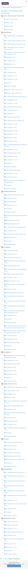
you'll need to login (20, 564)
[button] (5, 7)
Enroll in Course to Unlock (14, 566)
